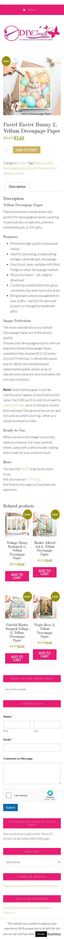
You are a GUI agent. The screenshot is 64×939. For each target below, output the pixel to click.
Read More (54, 933)
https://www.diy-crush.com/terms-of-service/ (31, 885)
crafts (49, 163)
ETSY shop (33, 479)
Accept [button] (41, 934)
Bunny (39, 163)
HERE (25, 469)
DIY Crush (32, 33)
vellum (19, 173)
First (5, 730)
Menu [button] (32, 9)
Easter (22, 163)
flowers (44, 168)
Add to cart (26, 150)
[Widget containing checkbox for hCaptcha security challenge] (30, 795)
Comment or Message (18, 758)
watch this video (14, 405)
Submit (10, 807)
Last (36, 730)
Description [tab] (17, 187)
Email (7, 739)
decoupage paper (15, 168)
